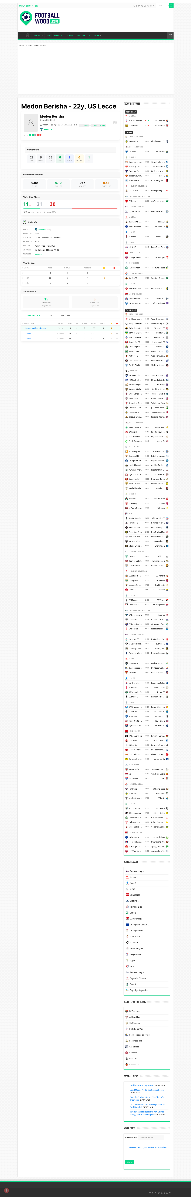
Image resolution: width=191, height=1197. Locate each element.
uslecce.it (39, 254)
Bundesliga (135, 895)
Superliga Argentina (139, 990)
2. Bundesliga (136, 919)
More (96, 35)
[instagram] (150, 6)
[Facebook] (136, 6)
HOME (27, 35)
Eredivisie (134, 901)
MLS (132, 966)
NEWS (48, 35)
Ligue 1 (133, 889)
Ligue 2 (133, 960)
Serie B (133, 913)
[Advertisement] (96, 72)
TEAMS (70, 35)
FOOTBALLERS (83, 35)
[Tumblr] (148, 6)
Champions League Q (139, 924)
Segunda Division (138, 978)
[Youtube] (145, 6)
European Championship (36, 328)
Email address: (131, 1137)
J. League (134, 942)
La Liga (133, 877)
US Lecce (47, 129)
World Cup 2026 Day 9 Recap (142, 1085)
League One (135, 954)
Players (29, 46)
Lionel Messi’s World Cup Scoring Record (147, 1090)
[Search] (171, 5)
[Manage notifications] (6, 1190)
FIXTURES (37, 35)
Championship (136, 930)
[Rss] (134, 6)
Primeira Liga (136, 907)
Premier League (137, 871)
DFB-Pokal (135, 936)
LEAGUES (58, 35)
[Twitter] (139, 6)
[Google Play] (153, 6)
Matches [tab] (65, 315)
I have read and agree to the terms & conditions (148, 1147)
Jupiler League (136, 948)
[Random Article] (170, 35)
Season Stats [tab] (33, 315)
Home (21, 46)
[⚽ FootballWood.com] (40, 17)
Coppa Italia (99, 125)
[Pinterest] (142, 6)
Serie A (85, 125)
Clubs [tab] (51, 315)
